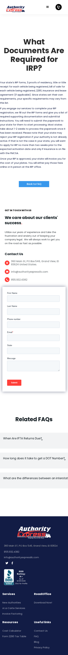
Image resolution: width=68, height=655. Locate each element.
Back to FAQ (34, 184)
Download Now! (43, 602)
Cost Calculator (11, 631)
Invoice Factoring (12, 613)
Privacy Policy (41, 647)
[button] (49, 7)
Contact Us (41, 631)
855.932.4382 (19, 280)
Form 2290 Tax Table (14, 636)
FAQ (36, 636)
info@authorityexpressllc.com (29, 272)
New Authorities (11, 602)
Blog (36, 642)
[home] (21, 7)
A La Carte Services (13, 608)
